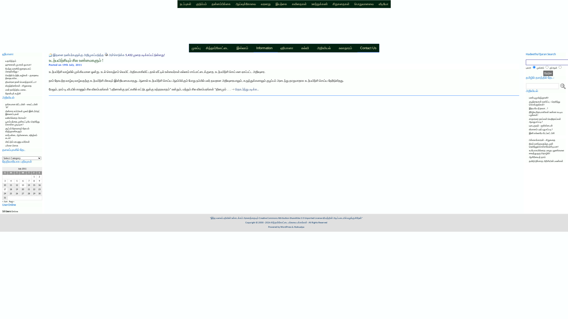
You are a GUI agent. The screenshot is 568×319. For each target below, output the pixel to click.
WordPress (285, 227)
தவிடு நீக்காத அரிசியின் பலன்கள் (546, 161)
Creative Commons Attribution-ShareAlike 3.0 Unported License (290, 218)
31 (5, 198)
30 (39, 194)
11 (11, 185)
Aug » (11, 201)
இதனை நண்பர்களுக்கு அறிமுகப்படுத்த (78, 55)
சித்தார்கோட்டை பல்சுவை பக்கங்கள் (289, 223)
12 (17, 185)
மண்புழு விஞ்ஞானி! (539, 98)
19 (17, 190)
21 (29, 190)
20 (23, 190)
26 (17, 194)
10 (5, 185)
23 (39, 190)
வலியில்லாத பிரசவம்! (15, 118)
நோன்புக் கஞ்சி (13, 94)
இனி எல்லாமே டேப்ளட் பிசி (542, 133)
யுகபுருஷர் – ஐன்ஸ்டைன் (541, 126)
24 (5, 194)
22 (34, 190)
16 (39, 185)
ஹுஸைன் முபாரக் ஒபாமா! (18, 65)
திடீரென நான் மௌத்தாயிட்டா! (21, 82)
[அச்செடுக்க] (106, 55)
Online (10, 211)
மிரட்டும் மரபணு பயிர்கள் (17, 142)
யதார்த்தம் (10, 61)
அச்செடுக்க (117, 55)
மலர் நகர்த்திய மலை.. (16, 90)
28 (29, 194)
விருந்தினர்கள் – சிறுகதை (18, 86)
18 (11, 190)
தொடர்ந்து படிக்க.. (247, 89)
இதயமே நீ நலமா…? (538, 108)
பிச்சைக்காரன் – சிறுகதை (542, 140)
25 (11, 194)
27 (23, 194)
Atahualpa (299, 227)
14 (29, 185)
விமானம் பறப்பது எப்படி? (541, 129)
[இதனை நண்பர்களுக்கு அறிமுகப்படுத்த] (50, 55)
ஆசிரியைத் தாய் (537, 157)
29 (34, 194)
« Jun (5, 201)
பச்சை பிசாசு (11, 146)
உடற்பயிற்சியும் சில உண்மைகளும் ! (76, 61)
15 (34, 185)
